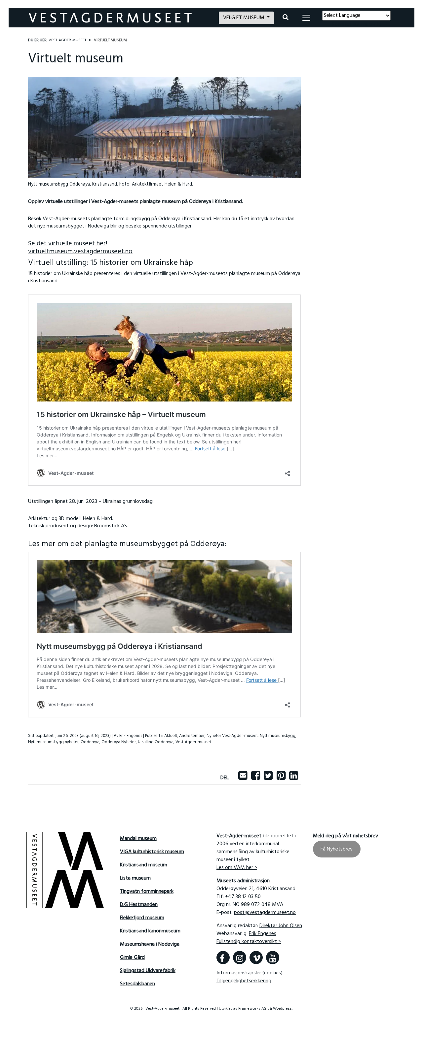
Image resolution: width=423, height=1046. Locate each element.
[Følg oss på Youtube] (272, 957)
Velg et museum (244, 18)
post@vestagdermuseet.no (265, 912)
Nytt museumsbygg (277, 735)
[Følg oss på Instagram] (239, 957)
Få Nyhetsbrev (337, 849)
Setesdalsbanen (137, 984)
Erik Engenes (262, 933)
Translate (370, 24)
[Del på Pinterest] (281, 778)
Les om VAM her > (236, 867)
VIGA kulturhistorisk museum (152, 852)
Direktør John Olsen (280, 926)
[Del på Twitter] (268, 778)
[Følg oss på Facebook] (223, 957)
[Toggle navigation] (306, 17)
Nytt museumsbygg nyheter (53, 742)
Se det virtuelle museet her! (67, 243)
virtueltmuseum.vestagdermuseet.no (80, 251)
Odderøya (90, 742)
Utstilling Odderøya (155, 742)
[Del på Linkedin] (293, 778)
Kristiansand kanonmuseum (150, 931)
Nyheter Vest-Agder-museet (232, 735)
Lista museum (135, 878)
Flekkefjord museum (142, 918)
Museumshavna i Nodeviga (149, 944)
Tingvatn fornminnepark (146, 891)
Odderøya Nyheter (118, 742)
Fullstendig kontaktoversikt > (248, 941)
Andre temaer (192, 735)
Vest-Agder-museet (193, 742)
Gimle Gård (132, 957)
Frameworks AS (252, 1008)
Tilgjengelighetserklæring (243, 981)
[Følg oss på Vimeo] (256, 957)
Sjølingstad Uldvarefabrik (147, 970)
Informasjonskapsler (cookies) (249, 973)
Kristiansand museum (143, 865)
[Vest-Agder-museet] (120, 17)
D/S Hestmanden (139, 904)
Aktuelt (170, 735)
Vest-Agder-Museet (67, 40)
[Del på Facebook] (255, 778)
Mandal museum (138, 838)
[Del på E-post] (242, 778)
